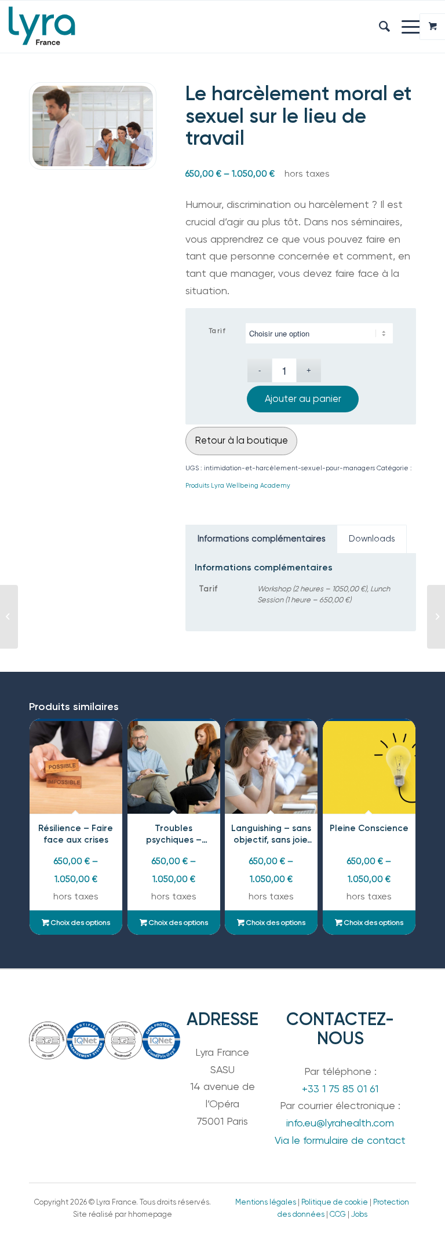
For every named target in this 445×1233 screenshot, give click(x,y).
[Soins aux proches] (436, 617)
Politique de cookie (334, 1202)
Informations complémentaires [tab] (262, 538)
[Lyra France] (44, 27)
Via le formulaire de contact (340, 1140)
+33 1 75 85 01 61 (340, 1088)
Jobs (359, 1214)
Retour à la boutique (241, 440)
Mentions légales (265, 1202)
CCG (338, 1214)
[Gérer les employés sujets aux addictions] (9, 617)
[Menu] (406, 27)
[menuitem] (378, 27)
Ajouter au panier (303, 398)
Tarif (217, 331)
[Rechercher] (378, 27)
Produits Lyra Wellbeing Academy (237, 485)
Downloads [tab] (372, 538)
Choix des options (79, 923)
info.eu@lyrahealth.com (340, 1123)
